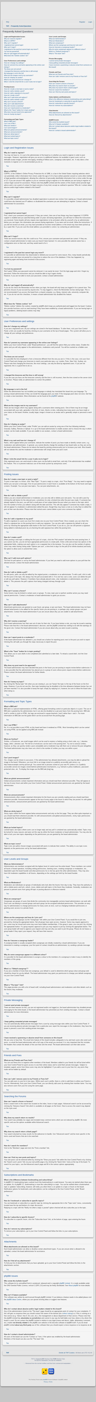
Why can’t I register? (11, 43)
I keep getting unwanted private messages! (63, 63)
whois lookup (67, 1313)
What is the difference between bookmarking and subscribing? (70, 99)
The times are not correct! (12, 69)
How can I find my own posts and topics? (62, 92)
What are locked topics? (12, 136)
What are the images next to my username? (18, 75)
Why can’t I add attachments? (14, 104)
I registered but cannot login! (13, 45)
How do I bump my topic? (12, 114)
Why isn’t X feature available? (59, 124)
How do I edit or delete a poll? (14, 99)
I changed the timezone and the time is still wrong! (21, 71)
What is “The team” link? (57, 53)
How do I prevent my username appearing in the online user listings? (24, 66)
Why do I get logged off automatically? (17, 53)
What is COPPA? (9, 41)
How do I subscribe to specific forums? (62, 103)
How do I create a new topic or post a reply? (19, 89)
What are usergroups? (56, 43)
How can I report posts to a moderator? (17, 108)
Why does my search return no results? (62, 86)
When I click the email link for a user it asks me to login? (23, 82)
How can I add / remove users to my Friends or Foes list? (68, 76)
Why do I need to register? (13, 39)
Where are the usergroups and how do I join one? (65, 45)
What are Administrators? (57, 39)
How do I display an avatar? (13, 77)
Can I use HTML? (10, 123)
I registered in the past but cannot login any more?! (21, 49)
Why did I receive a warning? (14, 106)
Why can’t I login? (10, 47)
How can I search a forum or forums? (61, 84)
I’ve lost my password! (11, 51)
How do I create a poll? (12, 95)
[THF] (31, 9)
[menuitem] (6, 22)
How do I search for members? (59, 90)
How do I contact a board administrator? (62, 130)
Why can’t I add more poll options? (15, 97)
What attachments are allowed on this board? (64, 113)
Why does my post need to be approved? (18, 112)
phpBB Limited (64, 1283)
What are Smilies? (10, 126)
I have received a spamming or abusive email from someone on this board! (70, 66)
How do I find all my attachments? (60, 115)
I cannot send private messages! (60, 61)
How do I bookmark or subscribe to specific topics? (66, 101)
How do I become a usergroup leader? (62, 47)
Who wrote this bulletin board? (59, 122)
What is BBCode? (10, 121)
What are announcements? (13, 132)
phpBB (53, 396)
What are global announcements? (15, 130)
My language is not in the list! (14, 73)
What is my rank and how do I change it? (17, 80)
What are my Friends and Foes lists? (61, 74)
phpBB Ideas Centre (14, 1299)
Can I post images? (10, 128)
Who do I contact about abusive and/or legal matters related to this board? (70, 127)
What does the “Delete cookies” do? (16, 56)
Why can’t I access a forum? (13, 102)
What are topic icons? (11, 138)
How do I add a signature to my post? (16, 93)
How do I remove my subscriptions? (61, 105)
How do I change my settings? (14, 63)
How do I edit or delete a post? (14, 91)
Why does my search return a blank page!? (63, 88)
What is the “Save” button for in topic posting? (19, 110)
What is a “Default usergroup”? (59, 51)
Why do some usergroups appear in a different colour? (67, 49)
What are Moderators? (56, 41)
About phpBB (73, 1285)
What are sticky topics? (12, 134)
